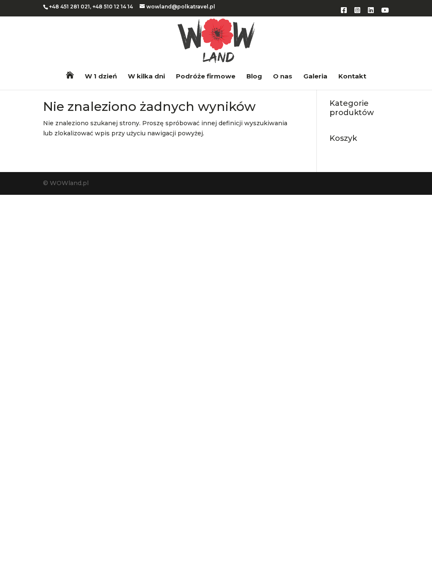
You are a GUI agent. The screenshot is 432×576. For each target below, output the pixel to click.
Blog (254, 76)
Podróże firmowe (205, 76)
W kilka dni (146, 76)
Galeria (315, 76)
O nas (282, 76)
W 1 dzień (101, 76)
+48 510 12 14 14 (112, 6)
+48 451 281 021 (69, 6)
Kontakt (352, 76)
